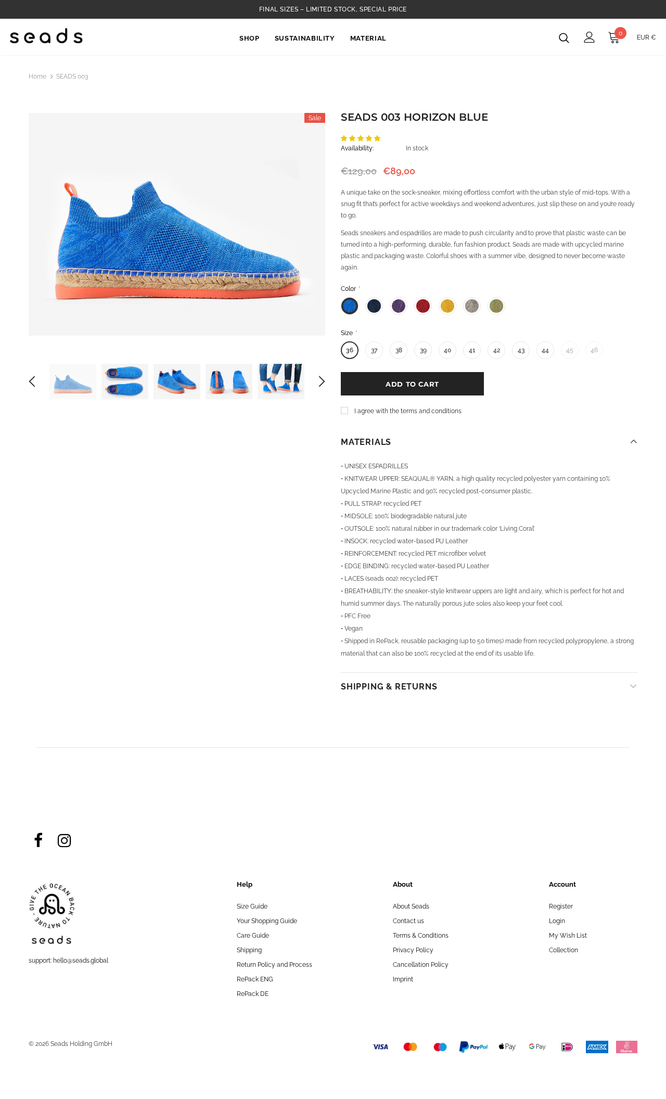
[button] (361, 138)
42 (496, 350)
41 (472, 350)
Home (37, 76)
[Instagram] (64, 839)
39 (423, 350)
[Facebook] (38, 839)
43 (521, 350)
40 (447, 350)
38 (398, 350)
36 (349, 350)
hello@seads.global (80, 960)
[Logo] (46, 35)
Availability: (357, 148)
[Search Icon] (564, 37)
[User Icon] (589, 37)
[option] (177, 224)
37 (374, 350)
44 (545, 350)
